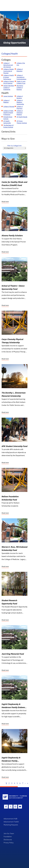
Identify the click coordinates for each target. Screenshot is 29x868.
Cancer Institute (8, 96)
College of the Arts (21, 64)
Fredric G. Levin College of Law (21, 82)
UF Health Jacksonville (7, 122)
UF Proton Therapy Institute (22, 122)
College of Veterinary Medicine (20, 112)
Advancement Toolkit (11, 822)
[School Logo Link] (13, 797)
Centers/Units (8, 131)
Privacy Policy (9, 843)
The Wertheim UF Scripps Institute (8, 126)
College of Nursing (8, 106)
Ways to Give (8, 138)
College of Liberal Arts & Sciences (8, 82)
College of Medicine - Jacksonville (20, 102)
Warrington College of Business (20, 87)
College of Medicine (6, 101)
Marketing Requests (11, 825)
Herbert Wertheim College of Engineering (8, 87)
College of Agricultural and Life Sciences (8, 65)
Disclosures (8, 839)
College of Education (20, 70)
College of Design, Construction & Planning (8, 71)
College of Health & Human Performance (8, 77)
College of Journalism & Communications (21, 77)
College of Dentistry (20, 97)
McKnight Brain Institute (7, 118)
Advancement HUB (10, 819)
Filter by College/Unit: (14, 146)
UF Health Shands (22, 117)
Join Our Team (9, 833)
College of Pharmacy (20, 107)
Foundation (8, 836)
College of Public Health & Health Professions (8, 112)
